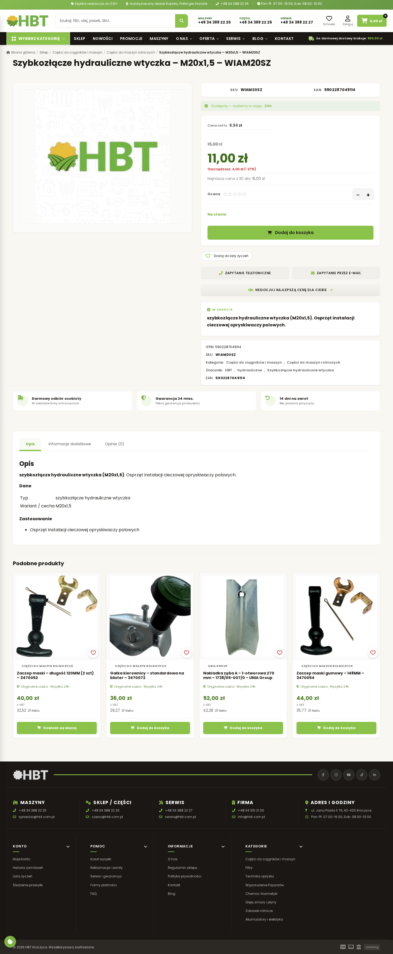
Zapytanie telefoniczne (248, 273)
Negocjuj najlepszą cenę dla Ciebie (291, 290)
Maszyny (159, 38)
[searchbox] (115, 21)
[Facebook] (323, 774)
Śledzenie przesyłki (28, 885)
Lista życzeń (22, 876)
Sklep (79, 38)
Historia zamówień (28, 867)
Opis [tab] (30, 444)
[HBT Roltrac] (27, 21)
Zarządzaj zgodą (10, 942)
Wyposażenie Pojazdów (264, 885)
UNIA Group (218, 666)
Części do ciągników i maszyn (77, 52)
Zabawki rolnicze (259, 910)
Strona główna (22, 52)
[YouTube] (349, 774)
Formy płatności (103, 885)
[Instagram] (336, 774)
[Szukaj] (181, 21)
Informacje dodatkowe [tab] (70, 444)
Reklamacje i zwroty (106, 867)
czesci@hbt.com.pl (107, 817)
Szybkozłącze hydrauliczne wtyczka (300, 370)
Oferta (207, 38)
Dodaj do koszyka (294, 233)
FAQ (93, 893)
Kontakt (284, 38)
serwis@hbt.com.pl (180, 817)
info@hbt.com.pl (251, 817)
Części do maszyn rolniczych (131, 52)
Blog (257, 38)
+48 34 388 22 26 (234, 4)
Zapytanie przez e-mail (339, 273)
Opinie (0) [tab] (114, 444)
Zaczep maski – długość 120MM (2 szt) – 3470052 (55, 675)
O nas (182, 38)
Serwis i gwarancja (106, 876)
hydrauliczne (249, 370)
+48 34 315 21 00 (251, 810)
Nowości (103, 38)
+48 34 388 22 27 (178, 810)
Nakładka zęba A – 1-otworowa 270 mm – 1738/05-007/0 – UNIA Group (238, 675)
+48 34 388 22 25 (33, 810)
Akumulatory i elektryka (264, 919)
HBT (228, 370)
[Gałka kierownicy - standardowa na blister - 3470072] (150, 616)
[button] (226, 256)
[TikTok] (361, 774)
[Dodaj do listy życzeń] (93, 652)
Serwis (233, 38)
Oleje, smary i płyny (260, 902)
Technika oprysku (259, 876)
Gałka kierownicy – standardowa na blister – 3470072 (147, 675)
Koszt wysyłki (100, 859)
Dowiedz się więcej (59, 727)
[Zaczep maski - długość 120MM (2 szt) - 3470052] (57, 616)
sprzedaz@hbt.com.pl (37, 817)
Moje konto (21, 859)
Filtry (249, 867)
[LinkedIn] (374, 774)
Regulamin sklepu (182, 867)
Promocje (131, 38)
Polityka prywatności (184, 876)
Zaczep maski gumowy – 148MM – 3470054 (330, 675)
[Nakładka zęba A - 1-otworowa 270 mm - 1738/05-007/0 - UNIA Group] (243, 616)
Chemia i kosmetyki (261, 893)
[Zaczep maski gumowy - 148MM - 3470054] (336, 616)
